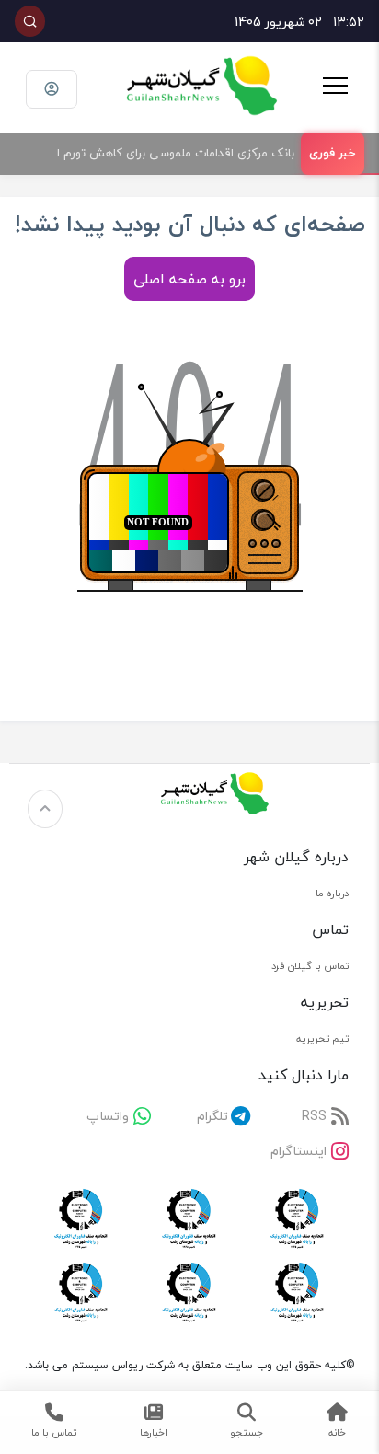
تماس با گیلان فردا (309, 966)
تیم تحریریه (322, 1038)
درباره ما (332, 893)
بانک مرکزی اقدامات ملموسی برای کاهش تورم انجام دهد (163, 153)
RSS (314, 1115)
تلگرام (212, 1115)
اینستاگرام (298, 1150)
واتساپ (107, 1115)
